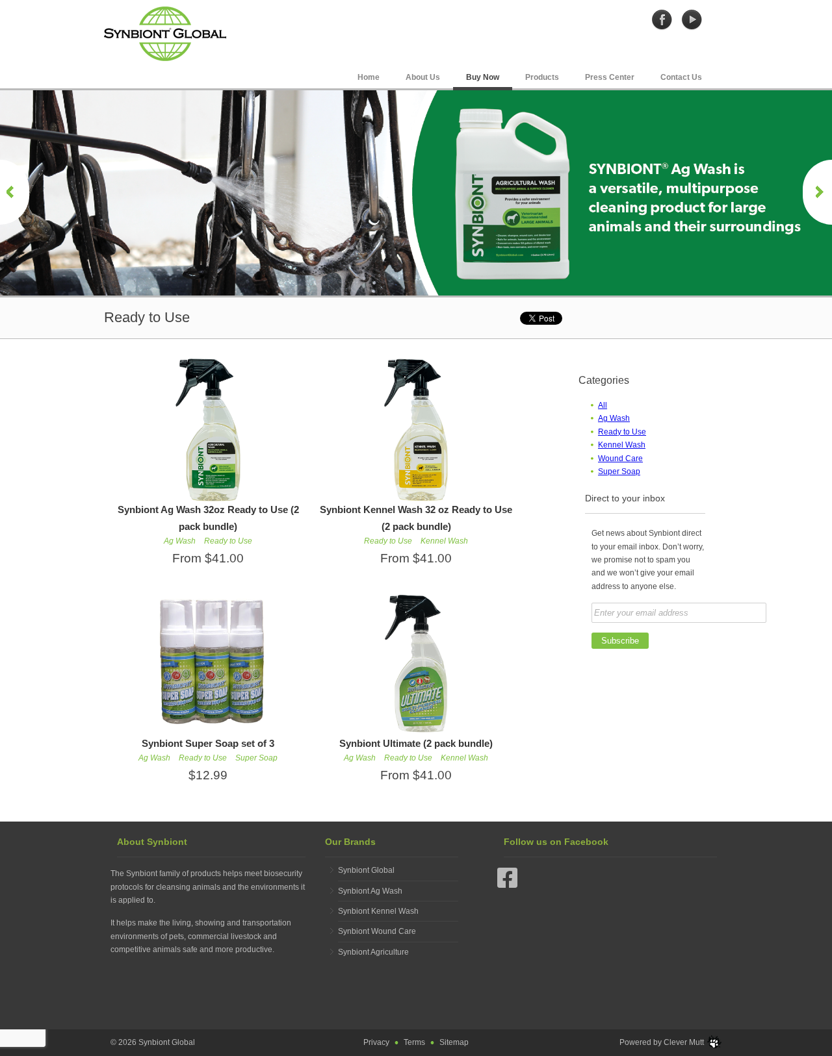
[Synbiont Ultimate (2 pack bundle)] (416, 663)
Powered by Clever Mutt (661, 1042)
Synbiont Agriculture (373, 952)
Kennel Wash (621, 444)
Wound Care (620, 458)
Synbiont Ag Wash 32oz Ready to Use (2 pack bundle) (208, 518)
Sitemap (454, 1042)
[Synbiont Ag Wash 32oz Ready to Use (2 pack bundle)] (208, 429)
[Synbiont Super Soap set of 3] (208, 663)
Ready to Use (622, 431)
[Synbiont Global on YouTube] (691, 19)
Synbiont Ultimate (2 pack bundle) (416, 743)
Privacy (376, 1042)
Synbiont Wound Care (377, 931)
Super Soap (619, 471)
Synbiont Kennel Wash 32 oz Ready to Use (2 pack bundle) (416, 518)
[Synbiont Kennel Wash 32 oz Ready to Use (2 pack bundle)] (416, 429)
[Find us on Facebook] (507, 883)
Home (369, 77)
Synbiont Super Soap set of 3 (208, 743)
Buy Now (482, 77)
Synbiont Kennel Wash (378, 911)
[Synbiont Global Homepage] (165, 33)
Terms (414, 1042)
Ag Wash (614, 418)
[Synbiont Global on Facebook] (662, 19)
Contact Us (681, 77)
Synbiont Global (366, 870)
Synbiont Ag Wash (370, 891)
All (602, 405)
